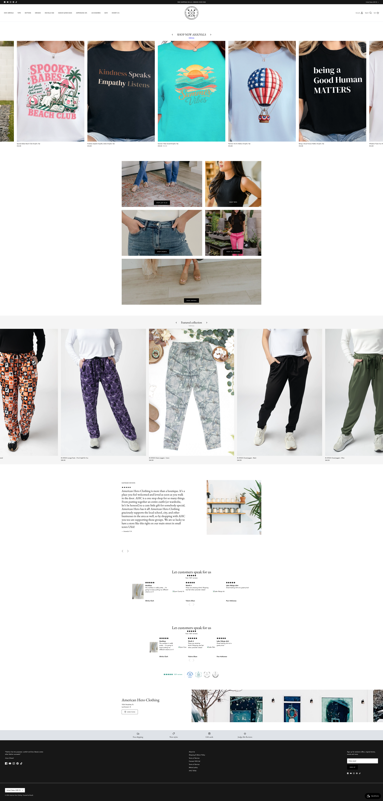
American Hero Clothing (16, 795)
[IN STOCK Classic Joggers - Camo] (191, 392)
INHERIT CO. (116, 13)
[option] (191, 507)
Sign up (352, 767)
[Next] (128, 551)
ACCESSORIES (96, 13)
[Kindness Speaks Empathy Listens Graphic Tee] (121, 91)
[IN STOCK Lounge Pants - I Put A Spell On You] (103, 392)
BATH (106, 13)
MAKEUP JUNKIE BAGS (65, 13)
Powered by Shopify (28, 795)
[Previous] (122, 551)
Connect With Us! (194, 761)
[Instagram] (10, 2)
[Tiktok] (16, 2)
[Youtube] (7, 2)
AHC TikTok (192, 771)
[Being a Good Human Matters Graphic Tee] (332, 91)
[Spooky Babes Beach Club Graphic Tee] (50, 91)
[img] (191, 575)
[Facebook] (4, 2)
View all (191, 38)
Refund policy (193, 767)
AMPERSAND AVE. (81, 13)
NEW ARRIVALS (9, 13)
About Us (192, 752)
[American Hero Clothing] (191, 13)
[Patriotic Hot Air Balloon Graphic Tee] (262, 91)
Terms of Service (194, 758)
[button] (190, 604)
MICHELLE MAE (49, 13)
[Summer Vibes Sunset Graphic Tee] (191, 91)
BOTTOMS (28, 13)
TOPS (19, 13)
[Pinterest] (13, 2)
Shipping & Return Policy (197, 755)
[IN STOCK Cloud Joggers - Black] (279, 392)
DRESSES (38, 13)
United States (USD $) (371, 2)
